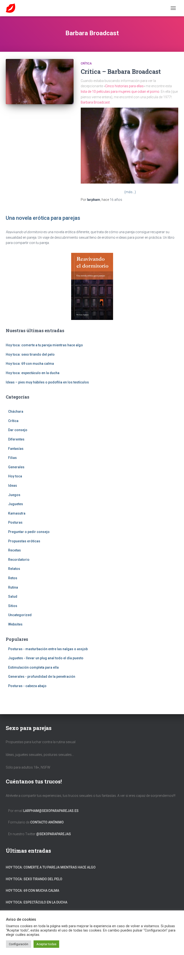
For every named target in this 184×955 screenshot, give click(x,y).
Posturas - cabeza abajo (27, 686)
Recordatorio (18, 559)
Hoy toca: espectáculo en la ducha (32, 373)
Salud (12, 596)
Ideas (12, 485)
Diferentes (16, 439)
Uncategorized (20, 615)
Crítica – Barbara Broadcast (121, 71)
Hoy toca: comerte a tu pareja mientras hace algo (44, 345)
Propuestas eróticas (24, 541)
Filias (12, 458)
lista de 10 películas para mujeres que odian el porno (120, 91)
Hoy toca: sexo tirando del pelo (30, 354)
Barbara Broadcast (95, 102)
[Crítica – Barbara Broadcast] (40, 81)
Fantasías (15, 449)
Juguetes (15, 504)
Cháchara (15, 411)
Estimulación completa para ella (33, 667)
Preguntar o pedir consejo (29, 532)
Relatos (14, 569)
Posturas (15, 522)
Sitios (12, 606)
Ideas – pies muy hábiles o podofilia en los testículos (47, 382)
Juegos (14, 495)
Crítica (86, 63)
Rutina (13, 587)
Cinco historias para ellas (124, 86)
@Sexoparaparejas (53, 834)
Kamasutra (16, 513)
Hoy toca (15, 476)
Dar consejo (17, 430)
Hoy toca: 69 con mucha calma (30, 363)
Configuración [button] (18, 944)
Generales (16, 467)
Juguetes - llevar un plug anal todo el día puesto (45, 658)
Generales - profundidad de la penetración (41, 676)
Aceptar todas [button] (46, 944)
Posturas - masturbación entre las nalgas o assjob (48, 649)
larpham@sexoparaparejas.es (51, 811)
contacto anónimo (47, 822)
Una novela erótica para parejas (43, 218)
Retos (12, 578)
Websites (15, 624)
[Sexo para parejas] (12, 8)
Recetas (14, 550)
